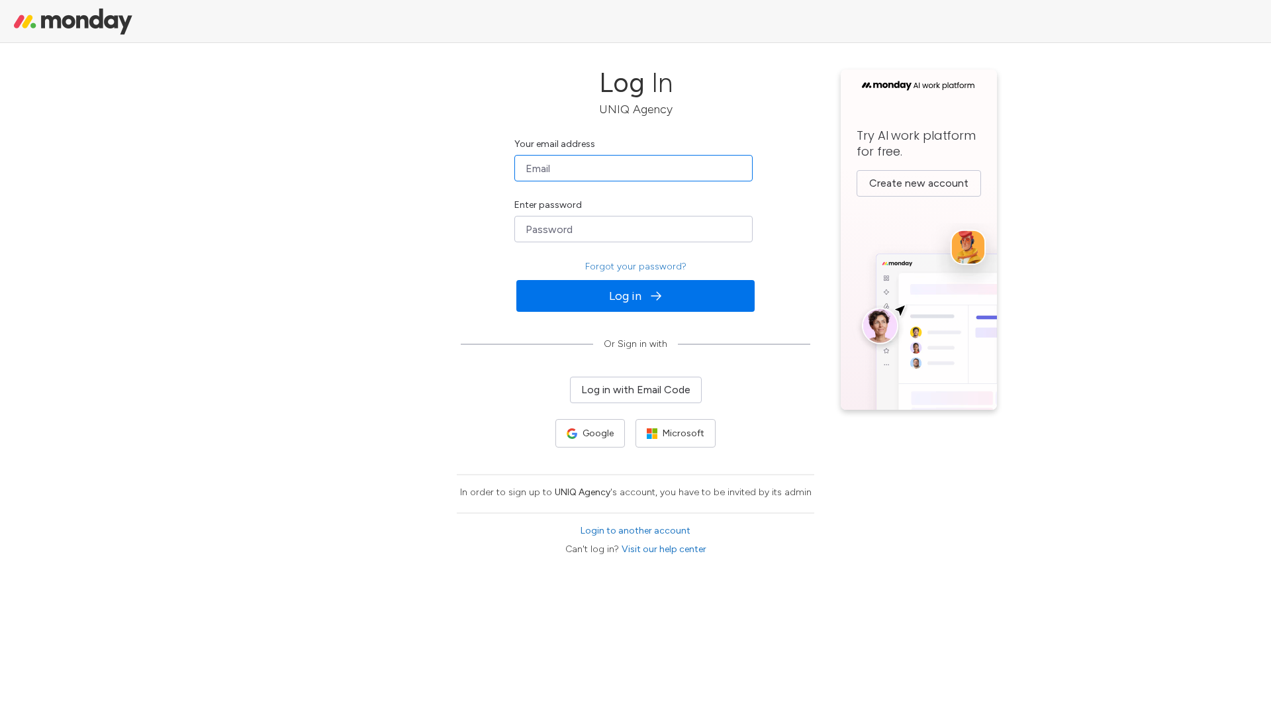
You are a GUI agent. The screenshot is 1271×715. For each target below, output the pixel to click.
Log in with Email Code (635, 389)
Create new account (918, 183)
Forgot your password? (635, 266)
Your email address (554, 144)
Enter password (548, 205)
